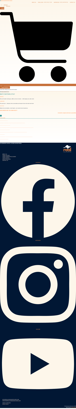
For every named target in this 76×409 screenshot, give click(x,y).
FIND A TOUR (2, 117)
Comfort (2, 101)
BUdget (2, 96)
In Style (2, 105)
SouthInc (73, 407)
